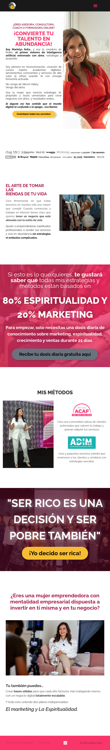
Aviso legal (45, 742)
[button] (95, 6)
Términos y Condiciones (19, 742)
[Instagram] (65, 743)
